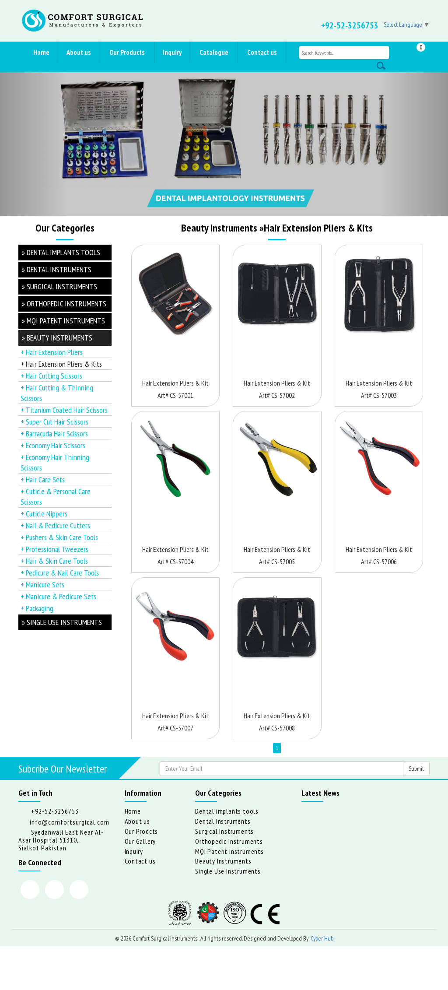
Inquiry (172, 52)
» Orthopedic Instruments (64, 303)
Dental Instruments (222, 821)
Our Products (126, 52)
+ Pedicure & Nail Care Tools (60, 573)
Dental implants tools (227, 811)
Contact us (261, 52)
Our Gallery (140, 841)
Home (41, 52)
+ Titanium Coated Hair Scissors (64, 410)
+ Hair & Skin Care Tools (54, 561)
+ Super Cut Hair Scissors (54, 422)
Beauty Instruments (223, 861)
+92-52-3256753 (349, 25)
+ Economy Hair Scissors (53, 445)
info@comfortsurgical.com (69, 822)
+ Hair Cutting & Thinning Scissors (57, 393)
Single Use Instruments (228, 871)
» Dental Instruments (56, 269)
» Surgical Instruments (59, 286)
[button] (33, 144)
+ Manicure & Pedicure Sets (58, 596)
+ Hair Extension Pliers (52, 352)
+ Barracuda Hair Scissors (54, 433)
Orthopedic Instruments (229, 841)
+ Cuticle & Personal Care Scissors (56, 496)
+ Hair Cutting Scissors (51, 376)
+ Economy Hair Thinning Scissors (55, 462)
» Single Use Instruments (62, 622)
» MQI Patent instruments (63, 321)
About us (78, 52)
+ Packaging (37, 608)
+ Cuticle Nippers (44, 514)
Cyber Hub (322, 938)
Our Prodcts (141, 831)
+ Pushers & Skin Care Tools (59, 537)
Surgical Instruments (224, 831)
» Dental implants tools (61, 252)
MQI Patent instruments (229, 851)
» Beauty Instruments (57, 338)
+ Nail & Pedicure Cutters (55, 525)
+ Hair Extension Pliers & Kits (61, 364)
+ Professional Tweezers (54, 549)
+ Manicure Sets (42, 584)
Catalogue (214, 52)
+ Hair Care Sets (43, 479)
